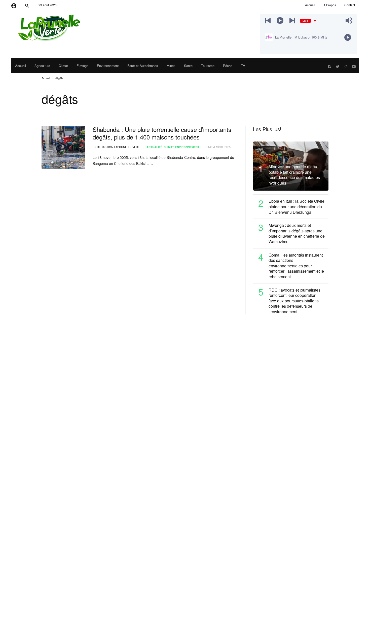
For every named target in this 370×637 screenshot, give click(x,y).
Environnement (187, 147)
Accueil (46, 78)
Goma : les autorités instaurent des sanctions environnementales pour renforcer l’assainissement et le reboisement (296, 265)
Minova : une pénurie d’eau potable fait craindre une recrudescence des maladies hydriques (294, 175)
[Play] (280, 20)
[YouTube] (354, 66)
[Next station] (268, 20)
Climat (169, 147)
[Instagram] (346, 66)
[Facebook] (329, 66)
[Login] (14, 5)
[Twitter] (338, 66)
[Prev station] (292, 20)
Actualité (154, 147)
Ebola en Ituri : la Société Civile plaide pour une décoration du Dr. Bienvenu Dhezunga (296, 206)
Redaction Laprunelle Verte (119, 147)
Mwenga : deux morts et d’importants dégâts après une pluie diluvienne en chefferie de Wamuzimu (297, 233)
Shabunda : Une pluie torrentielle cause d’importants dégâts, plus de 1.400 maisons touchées (162, 133)
